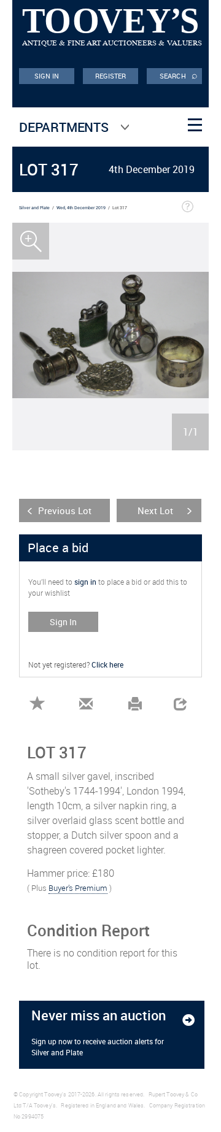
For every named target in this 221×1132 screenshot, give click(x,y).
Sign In (63, 622)
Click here (107, 664)
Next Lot (155, 510)
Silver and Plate (34, 207)
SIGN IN (47, 75)
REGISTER (110, 75)
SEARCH (179, 75)
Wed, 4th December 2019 (81, 207)
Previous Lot (64, 510)
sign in (85, 582)
